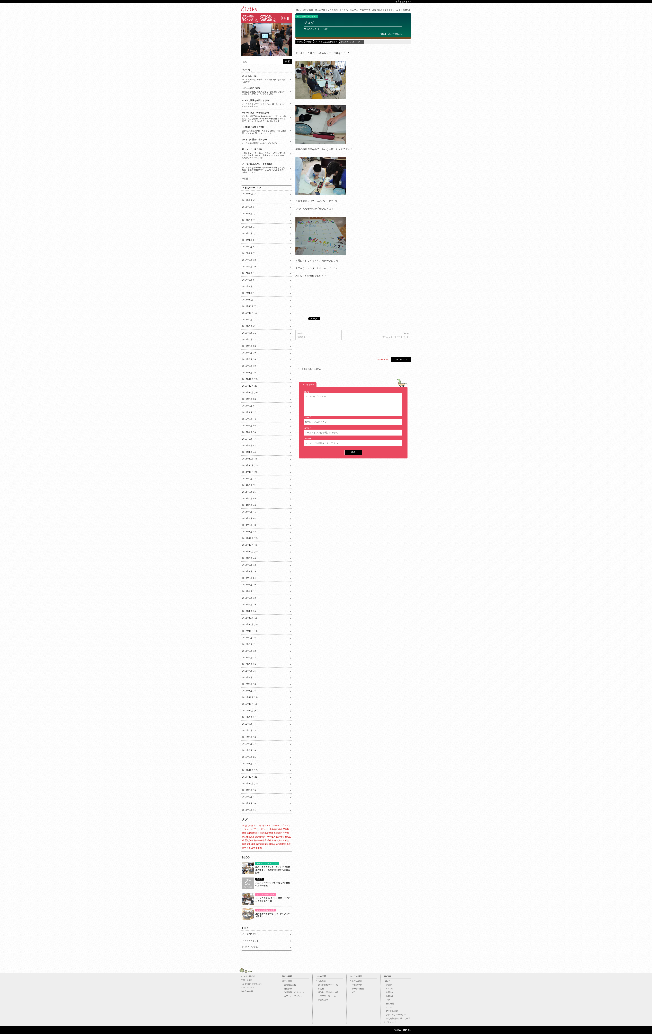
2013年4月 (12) (249, 591)
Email (306, 428)
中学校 (279, 829)
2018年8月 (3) (248, 207)
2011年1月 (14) (249, 763)
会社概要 (389, 1003)
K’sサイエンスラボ (250, 947)
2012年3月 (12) (249, 677)
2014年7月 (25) (249, 492)
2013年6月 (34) (249, 578)
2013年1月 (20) (249, 611)
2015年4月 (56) (249, 432)
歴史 (247, 840)
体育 (244, 833)
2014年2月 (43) (249, 525)
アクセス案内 (391, 1011)
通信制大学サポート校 (327, 992)
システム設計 (333, 10)
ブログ (387, 10)
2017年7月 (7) (248, 253)
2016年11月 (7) (249, 306)
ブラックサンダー (261, 829)
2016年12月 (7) (249, 300)
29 (243, 825)
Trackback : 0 (381, 359)
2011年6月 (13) (249, 730)
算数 (249, 844)
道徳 (288, 844)
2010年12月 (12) (250, 770)
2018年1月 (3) (248, 240)
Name (307, 417)
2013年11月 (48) (250, 545)
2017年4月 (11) (249, 273)
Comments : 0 (401, 359)
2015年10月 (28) (250, 392)
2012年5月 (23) (249, 664)
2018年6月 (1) (248, 220)
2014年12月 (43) (250, 459)
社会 (287, 840)
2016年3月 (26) (249, 359)
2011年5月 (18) (249, 737)
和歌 (257, 833)
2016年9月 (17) (249, 319)
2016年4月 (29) (249, 353)
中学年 (273, 829)
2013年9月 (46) (249, 558)
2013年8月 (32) (249, 565)
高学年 (254, 848)
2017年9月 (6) (248, 247)
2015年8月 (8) (248, 406)
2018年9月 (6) (248, 200)
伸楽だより (322, 1000)
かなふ (345, 10)
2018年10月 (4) (249, 194)
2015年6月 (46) (249, 419)
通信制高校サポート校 (327, 985)
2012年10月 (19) (250, 631)
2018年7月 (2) (248, 213)
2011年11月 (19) (250, 704)
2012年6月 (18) (249, 657)
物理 (264, 840)
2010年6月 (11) (249, 810)
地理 (271, 833)
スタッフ (389, 1007)
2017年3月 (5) (248, 280)
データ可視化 (357, 988)
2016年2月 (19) (249, 366)
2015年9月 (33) (249, 399)
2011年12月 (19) (250, 697)
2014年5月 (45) (249, 505)
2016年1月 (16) (249, 372)
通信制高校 (281, 844)
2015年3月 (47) (249, 439)
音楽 (249, 848)
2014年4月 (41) (249, 512)
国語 (262, 833)
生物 (274, 840)
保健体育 (251, 833)
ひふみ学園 (320, 10)
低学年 (286, 829)
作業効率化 (356, 985)
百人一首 (280, 840)
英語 (267, 844)
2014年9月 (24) (249, 478)
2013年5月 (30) (249, 585)
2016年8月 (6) (248, 326)
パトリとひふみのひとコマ (306, 17)
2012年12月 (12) (250, 618)
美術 (253, 844)
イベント (397, 10)
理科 (269, 840)
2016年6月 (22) (249, 339)
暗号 (282, 837)
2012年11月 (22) (250, 624)
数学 (278, 837)
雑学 (244, 848)
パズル (283, 825)
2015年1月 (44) (249, 452)
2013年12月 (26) (250, 538)
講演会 (272, 844)
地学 (267, 833)
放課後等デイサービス (265, 837)
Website (307, 439)
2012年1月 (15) (249, 691)
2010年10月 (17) (250, 783)
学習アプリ (365, 10)
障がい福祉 (308, 10)
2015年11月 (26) (250, 386)
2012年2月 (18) (249, 684)
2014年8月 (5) (248, 485)
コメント (308, 392)
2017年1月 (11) (249, 293)
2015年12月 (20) (250, 379)
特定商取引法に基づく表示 (397, 1018)
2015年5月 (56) (249, 425)
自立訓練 (260, 844)
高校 (260, 848)
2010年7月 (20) (249, 803)
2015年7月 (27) (249, 412)
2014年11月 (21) (250, 465)
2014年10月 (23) (250, 472)
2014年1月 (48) (249, 532)
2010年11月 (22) (250, 777)
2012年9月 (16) (249, 638)
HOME (298, 10)
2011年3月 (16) (249, 750)
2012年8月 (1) (248, 644)
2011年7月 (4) (248, 724)
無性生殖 (258, 840)
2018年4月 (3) (248, 233)
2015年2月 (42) (249, 445)
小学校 (286, 833)
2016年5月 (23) (249, 346)
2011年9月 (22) (249, 717)
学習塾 (320, 988)
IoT (352, 992)
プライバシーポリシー (395, 1015)
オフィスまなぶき (250, 940)
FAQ (387, 1000)
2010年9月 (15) (249, 790)
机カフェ (354, 10)
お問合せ (407, 10)
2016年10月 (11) (250, 313)
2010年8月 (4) (248, 797)
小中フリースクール (326, 996)
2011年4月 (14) (249, 744)
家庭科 (279, 833)
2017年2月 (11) (249, 286)
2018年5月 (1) (248, 227)
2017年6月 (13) (249, 260)
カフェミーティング (292, 996)
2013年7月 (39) (249, 571)
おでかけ (249, 825)
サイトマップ (390, 1022)
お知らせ (389, 996)
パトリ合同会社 (249, 934)
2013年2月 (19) (249, 604)
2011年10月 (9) (249, 710)
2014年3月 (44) (249, 518)
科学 (244, 844)
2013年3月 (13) (249, 598)
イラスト (266, 825)
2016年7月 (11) (249, 333)
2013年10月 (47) (250, 551)
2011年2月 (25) (249, 757)
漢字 (251, 840)
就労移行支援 (248, 837)
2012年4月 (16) (249, 671)
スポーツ (275, 825)
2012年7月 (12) (249, 651)
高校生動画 (377, 10)
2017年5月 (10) (249, 266)
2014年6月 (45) (249, 498)
